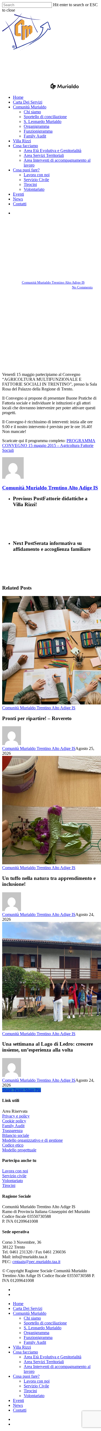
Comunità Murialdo (29, 1313)
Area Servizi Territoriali (44, 1361)
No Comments (82, 287)
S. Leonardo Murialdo (42, 1328)
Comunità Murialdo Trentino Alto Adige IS (50, 234)
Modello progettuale (19, 1150)
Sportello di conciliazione (45, 1323)
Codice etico (12, 1145)
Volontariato (12, 1180)
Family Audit (13, 1125)
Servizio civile (14, 1175)
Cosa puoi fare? (26, 1376)
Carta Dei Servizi (27, 1308)
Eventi (18, 1400)
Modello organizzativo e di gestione (32, 1140)
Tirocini (8, 1185)
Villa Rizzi (22, 1347)
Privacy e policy (16, 1116)
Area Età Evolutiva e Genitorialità (52, 1357)
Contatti (19, 1410)
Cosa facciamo (25, 1352)
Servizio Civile (36, 1386)
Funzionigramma (38, 1337)
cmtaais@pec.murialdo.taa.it (36, 1261)
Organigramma (36, 1332)
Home (18, 1303)
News (18, 1405)
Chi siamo (32, 1318)
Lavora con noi (15, 1171)
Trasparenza (12, 1130)
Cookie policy (14, 1121)
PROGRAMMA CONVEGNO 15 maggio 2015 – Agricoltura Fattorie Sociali (48, 445)
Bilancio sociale (15, 1135)
